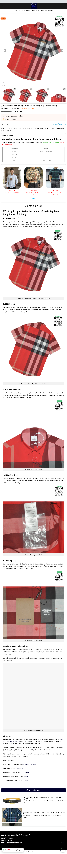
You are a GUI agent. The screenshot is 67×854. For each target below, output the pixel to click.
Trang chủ (17, 11)
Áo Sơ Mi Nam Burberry (29, 11)
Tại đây (26, 772)
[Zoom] (3, 84)
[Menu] (2, 5)
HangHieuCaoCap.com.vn (29, 764)
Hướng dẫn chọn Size (59, 124)
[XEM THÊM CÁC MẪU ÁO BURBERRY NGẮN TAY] (55, 177)
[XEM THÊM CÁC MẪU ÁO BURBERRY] (12, 178)
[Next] (62, 50)
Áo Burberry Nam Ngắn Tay (45, 11)
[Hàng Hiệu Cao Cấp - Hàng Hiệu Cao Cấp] (33, 6)
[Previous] (4, 50)
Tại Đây (25, 776)
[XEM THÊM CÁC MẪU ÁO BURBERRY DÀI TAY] (33, 177)
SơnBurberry (19, 768)
